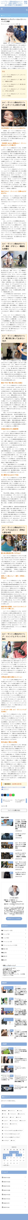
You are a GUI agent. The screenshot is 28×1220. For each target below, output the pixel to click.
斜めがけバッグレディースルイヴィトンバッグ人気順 (14, 787)
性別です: (13, 900)
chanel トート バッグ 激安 (9, 971)
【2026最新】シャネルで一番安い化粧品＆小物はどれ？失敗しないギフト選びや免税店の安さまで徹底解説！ (21, 1023)
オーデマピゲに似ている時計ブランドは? (21, 1088)
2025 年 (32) (6, 1181)
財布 (11, 820)
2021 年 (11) (6, 1198)
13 (4, 1157)
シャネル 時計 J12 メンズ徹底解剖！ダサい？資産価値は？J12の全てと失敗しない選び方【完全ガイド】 (21, 1002)
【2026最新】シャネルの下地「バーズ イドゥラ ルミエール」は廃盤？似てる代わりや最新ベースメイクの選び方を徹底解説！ (21, 991)
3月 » (8, 1165)
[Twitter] (5, 795)
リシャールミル (14, 1120)
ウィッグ (6, 934)
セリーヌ (19, 1117)
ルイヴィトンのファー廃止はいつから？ (20, 873)
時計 (5, 949)
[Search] (27, 10)
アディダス (5, 1117)
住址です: (6, 904)
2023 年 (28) (6, 1190)
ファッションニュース (10, 945)
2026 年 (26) (6, 1177)
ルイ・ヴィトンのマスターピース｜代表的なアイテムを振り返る (20, 845)
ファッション (7, 941)
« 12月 (4, 1165)
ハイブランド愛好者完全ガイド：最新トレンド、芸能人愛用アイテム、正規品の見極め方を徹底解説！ (14, 3)
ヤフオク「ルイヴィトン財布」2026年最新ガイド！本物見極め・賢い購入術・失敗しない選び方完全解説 (20, 824)
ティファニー (6, 1127)
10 (17, 1155)
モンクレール (22, 1113)
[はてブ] (8, 795)
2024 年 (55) (6, 1186)
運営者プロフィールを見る (14, 918)
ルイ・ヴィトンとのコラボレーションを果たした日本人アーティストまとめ (20, 865)
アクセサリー (7, 930)
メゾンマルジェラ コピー (9, 968)
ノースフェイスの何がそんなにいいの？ (11, 1133)
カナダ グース (14, 1123)
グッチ (12, 1117)
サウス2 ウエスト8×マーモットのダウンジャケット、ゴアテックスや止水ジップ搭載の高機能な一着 (21, 1079)
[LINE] (13, 795)
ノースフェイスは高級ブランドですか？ (11, 1137)
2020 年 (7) (6, 1203)
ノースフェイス (12, 1113)
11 (20, 1155)
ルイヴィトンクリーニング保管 (20, 834)
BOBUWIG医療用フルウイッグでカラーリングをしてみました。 (21, 1060)
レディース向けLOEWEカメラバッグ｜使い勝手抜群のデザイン (21, 1051)
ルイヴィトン (5, 789)
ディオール (5, 1123)
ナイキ (4, 1113)
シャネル (20, 1110)
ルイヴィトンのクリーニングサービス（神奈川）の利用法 (20, 855)
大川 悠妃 (11, 24)
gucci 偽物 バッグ (7, 969)
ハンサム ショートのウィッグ (20, 1069)
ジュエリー (5, 1120)
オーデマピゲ (6, 1140)
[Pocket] (10, 795)
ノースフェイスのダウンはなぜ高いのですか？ (13, 1130)
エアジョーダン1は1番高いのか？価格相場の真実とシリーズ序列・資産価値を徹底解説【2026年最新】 (21, 1012)
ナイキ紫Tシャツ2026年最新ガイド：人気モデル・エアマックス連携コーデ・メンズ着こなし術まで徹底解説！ (21, 1034)
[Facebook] (2, 795)
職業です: (8, 901)
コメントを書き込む (14, 810)
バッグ (21, 24)
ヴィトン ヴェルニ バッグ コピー (11, 970)
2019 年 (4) (6, 1207)
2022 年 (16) (6, 1194)
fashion (4, 1110)
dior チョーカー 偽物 (8, 973)
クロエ (13, 1140)
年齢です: (6, 900)
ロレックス (23, 1120)
